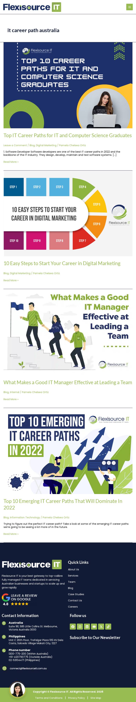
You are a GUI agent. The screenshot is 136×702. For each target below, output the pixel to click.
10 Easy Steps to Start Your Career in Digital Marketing (62, 263)
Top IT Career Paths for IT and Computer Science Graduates (68, 135)
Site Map (95, 697)
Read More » (11, 161)
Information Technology (25, 517)
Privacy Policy (76, 697)
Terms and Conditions (49, 697)
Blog (32, 145)
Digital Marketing (46, 145)
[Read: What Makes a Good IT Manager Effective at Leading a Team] (68, 332)
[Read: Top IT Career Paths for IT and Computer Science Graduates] (68, 85)
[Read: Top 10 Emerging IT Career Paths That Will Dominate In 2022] (68, 451)
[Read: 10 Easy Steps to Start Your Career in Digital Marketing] (68, 213)
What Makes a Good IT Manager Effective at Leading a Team (68, 382)
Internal (14, 392)
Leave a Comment (15, 145)
